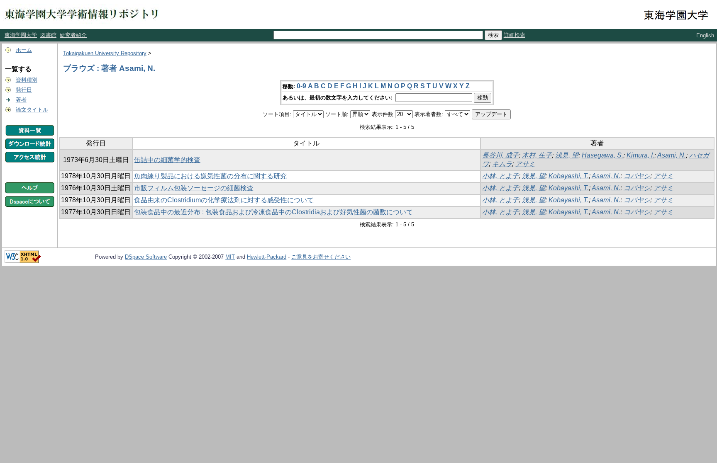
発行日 (24, 90)
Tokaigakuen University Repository (104, 53)
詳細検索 (514, 35)
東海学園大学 (21, 35)
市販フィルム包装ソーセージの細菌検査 (194, 188)
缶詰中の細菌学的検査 (167, 159)
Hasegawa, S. (602, 155)
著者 (21, 100)
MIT (230, 257)
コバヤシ (637, 175)
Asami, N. (671, 155)
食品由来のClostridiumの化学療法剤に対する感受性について (224, 200)
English (705, 35)
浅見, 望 (566, 155)
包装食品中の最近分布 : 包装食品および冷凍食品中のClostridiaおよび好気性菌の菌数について (273, 212)
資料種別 (26, 80)
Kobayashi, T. (569, 175)
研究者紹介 (73, 35)
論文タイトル (32, 110)
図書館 (48, 35)
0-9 (301, 86)
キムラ (502, 163)
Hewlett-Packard (266, 257)
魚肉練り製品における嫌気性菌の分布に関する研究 (210, 175)
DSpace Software (146, 257)
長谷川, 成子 (500, 155)
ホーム (24, 50)
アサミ (525, 163)
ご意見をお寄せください (321, 257)
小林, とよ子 (500, 175)
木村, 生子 (537, 155)
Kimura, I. (640, 155)
